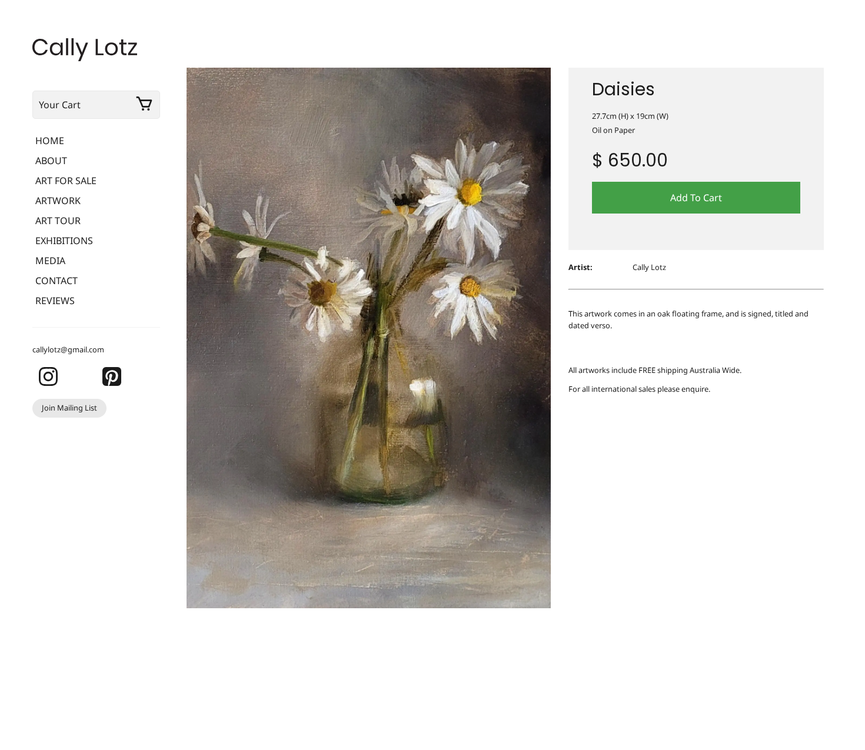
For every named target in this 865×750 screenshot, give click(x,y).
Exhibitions (64, 240)
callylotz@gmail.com (68, 349)
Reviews (55, 300)
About (51, 160)
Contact (56, 280)
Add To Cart (696, 197)
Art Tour (58, 220)
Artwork (58, 200)
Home (49, 140)
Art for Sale (66, 180)
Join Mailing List (69, 407)
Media (50, 260)
